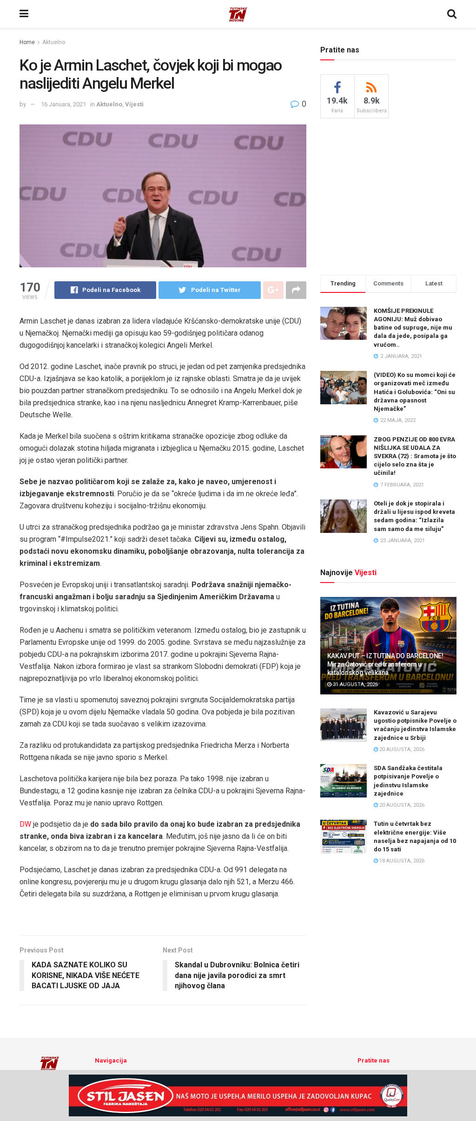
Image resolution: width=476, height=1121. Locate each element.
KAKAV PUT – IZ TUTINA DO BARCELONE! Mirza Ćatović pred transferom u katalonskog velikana (385, 664)
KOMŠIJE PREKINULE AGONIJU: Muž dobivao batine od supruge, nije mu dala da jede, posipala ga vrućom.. (413, 327)
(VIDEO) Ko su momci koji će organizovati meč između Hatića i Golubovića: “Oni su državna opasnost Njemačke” (415, 391)
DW (25, 824)
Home (27, 42)
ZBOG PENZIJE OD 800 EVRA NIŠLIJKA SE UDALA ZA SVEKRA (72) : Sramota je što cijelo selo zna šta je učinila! (415, 456)
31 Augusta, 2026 (354, 684)
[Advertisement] (390, 195)
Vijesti (134, 104)
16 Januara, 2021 (63, 104)
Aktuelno (53, 42)
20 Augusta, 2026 (401, 749)
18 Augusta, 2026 (401, 861)
